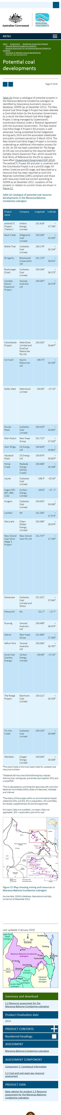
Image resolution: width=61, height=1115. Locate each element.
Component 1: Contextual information (26, 1066)
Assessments (15, 44)
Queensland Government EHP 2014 (35, 160)
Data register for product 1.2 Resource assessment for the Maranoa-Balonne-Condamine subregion (26, 1094)
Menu (7, 36)
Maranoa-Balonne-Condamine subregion (20, 46)
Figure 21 (8, 188)
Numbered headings (18, 1036)
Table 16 (7, 98)
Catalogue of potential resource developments (23, 53)
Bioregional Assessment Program (35, 44)
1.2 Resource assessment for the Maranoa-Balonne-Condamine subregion (27, 1005)
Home (5, 44)
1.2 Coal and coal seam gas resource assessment (24, 1075)
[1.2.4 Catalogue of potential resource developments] (5, 84)
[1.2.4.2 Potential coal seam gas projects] (10, 84)
